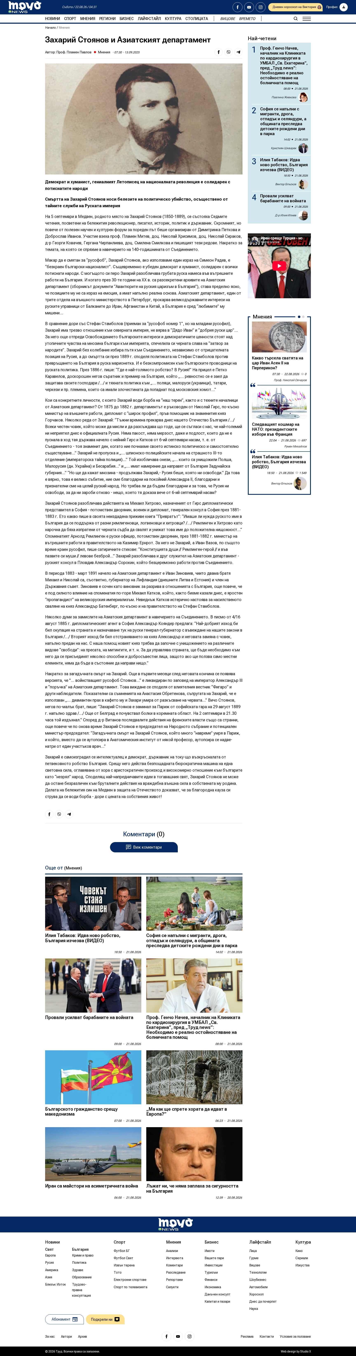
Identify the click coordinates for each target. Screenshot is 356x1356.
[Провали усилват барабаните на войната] (93, 985)
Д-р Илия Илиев (285, 215)
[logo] (24, 7)
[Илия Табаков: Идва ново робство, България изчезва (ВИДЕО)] (93, 904)
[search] (296, 18)
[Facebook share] (218, 52)
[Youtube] (249, 7)
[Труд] (175, 1224)
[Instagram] (261, 7)
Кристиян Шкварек (283, 148)
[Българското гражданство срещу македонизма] (93, 1077)
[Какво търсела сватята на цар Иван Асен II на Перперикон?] (279, 337)
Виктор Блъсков (285, 184)
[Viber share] (228, 52)
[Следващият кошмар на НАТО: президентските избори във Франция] (279, 403)
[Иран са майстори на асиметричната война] (93, 1154)
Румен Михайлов (295, 446)
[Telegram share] (238, 52)
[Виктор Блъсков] (300, 483)
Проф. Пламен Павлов (73, 52)
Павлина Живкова (284, 97)
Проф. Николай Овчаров (290, 380)
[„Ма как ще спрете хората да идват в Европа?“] (194, 1077)
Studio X (305, 1351)
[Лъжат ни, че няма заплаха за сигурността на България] (194, 1154)
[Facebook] (237, 7)
